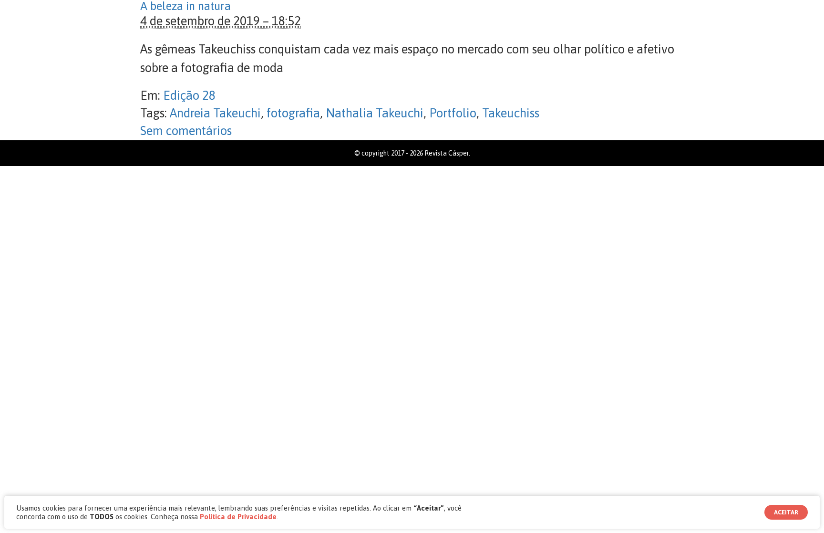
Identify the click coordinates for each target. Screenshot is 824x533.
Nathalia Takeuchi (374, 113)
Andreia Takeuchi (215, 113)
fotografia (293, 113)
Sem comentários (186, 131)
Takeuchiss (510, 113)
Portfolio (452, 113)
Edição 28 (189, 95)
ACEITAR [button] (786, 512)
